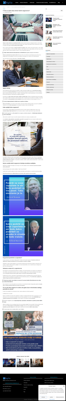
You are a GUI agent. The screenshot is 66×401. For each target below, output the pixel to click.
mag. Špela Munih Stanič (7, 390)
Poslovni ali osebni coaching (42, 2)
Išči (61, 10)
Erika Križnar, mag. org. (7, 388)
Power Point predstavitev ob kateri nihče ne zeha (58, 31)
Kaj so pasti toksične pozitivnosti (57, 44)
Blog (59, 2)
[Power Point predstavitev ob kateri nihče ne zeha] (49, 32)
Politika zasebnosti (52, 399)
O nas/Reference (52, 2)
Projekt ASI (25, 387)
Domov (17, 2)
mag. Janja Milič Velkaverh (7, 386)
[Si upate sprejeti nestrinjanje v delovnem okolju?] (9, 363)
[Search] (62, 2)
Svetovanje (32, 2)
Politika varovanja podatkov (48, 382)
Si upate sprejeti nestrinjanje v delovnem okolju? (57, 19)
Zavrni (51, 397)
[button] (63, 386)
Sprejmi (43, 397)
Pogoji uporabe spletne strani (49, 380)
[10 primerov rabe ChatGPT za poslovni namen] (49, 26)
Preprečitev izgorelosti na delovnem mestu (58, 38)
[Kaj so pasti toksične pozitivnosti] (49, 45)
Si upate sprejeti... (7, 364)
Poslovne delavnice (24, 2)
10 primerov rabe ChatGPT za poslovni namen (57, 25)
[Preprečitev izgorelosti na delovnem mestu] (49, 38)
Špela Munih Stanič (8, 12)
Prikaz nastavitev (60, 397)
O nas (25, 389)
